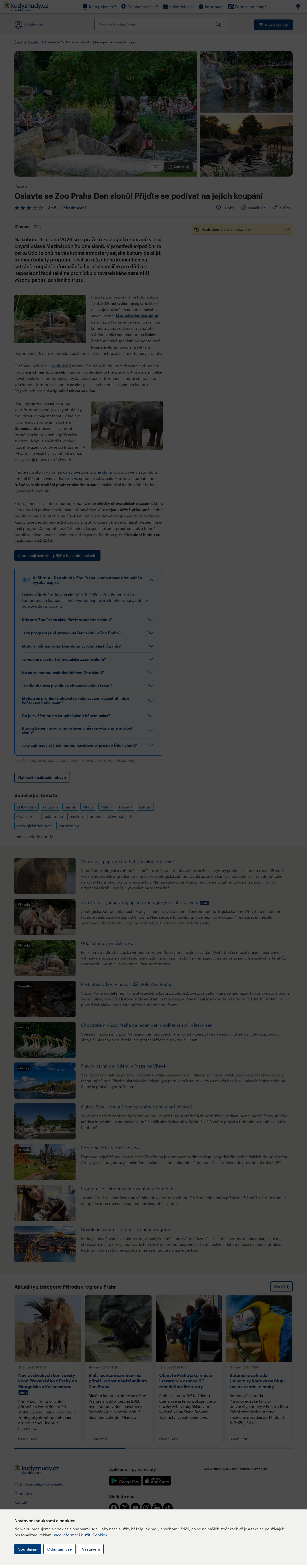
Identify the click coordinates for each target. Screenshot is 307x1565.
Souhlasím (27, 1549)
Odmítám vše (59, 1549)
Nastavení (91, 1549)
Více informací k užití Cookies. (81, 1535)
